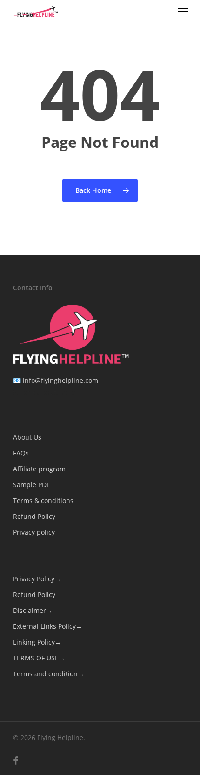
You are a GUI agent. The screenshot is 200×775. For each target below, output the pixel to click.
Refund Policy (34, 516)
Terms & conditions (43, 500)
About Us (27, 437)
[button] (183, 11)
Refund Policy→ (37, 594)
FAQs (21, 453)
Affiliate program (39, 468)
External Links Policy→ (47, 626)
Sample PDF (31, 484)
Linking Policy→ (37, 642)
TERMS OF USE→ (39, 657)
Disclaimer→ (33, 610)
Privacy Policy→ (37, 578)
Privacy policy (34, 532)
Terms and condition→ (48, 673)
